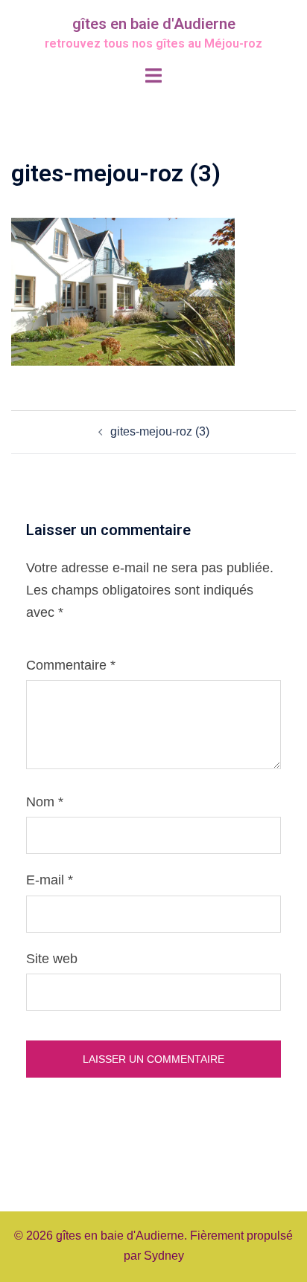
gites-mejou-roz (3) (159, 431)
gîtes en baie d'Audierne (153, 24)
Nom (44, 801)
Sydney (164, 1255)
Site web (51, 958)
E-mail (49, 880)
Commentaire (70, 665)
